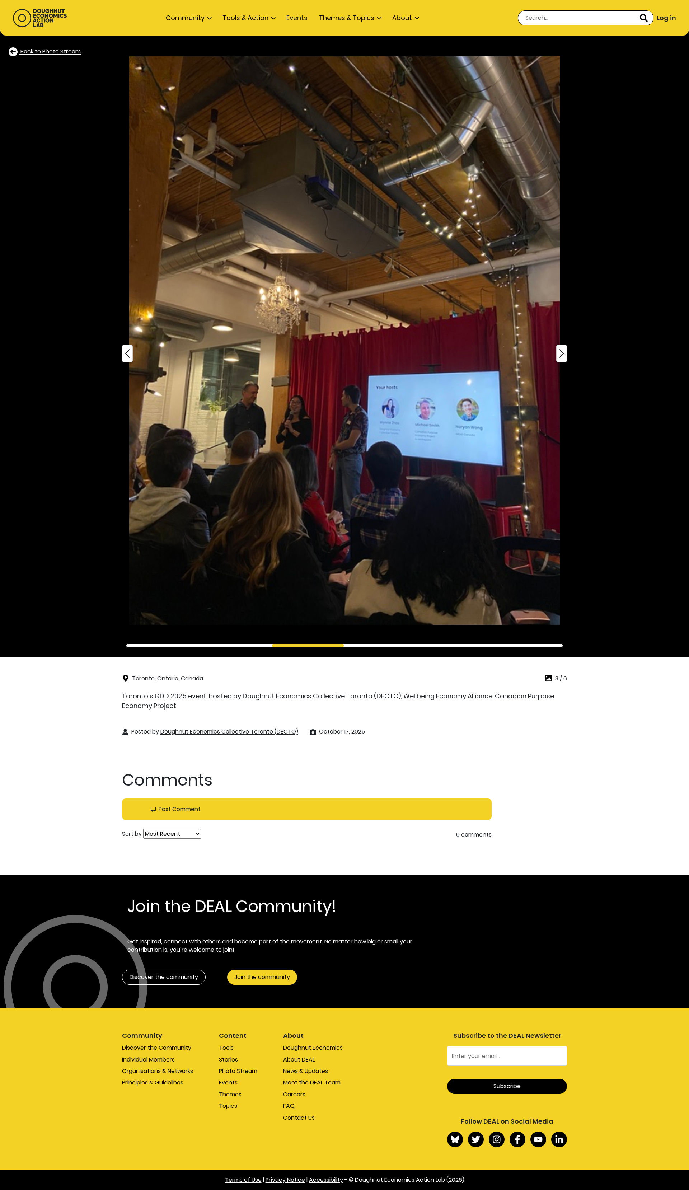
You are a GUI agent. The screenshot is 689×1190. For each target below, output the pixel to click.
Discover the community (164, 977)
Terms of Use (243, 1180)
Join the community (262, 977)
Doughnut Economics (313, 1048)
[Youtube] (538, 1139)
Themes (230, 1094)
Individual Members (148, 1059)
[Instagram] (497, 1139)
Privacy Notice (285, 1180)
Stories (228, 1059)
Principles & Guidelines (152, 1082)
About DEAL (299, 1059)
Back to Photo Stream (50, 51)
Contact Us (299, 1118)
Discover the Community (156, 1048)
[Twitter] (476, 1139)
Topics (228, 1106)
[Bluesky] (455, 1139)
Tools (226, 1048)
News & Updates (305, 1071)
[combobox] (585, 17)
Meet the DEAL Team (312, 1082)
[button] (127, 353)
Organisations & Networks (157, 1071)
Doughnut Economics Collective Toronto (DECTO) (229, 731)
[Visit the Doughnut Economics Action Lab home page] (40, 18)
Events (297, 17)
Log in (666, 17)
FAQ (289, 1106)
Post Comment (180, 809)
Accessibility (326, 1180)
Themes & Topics (346, 17)
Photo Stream (238, 1071)
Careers (294, 1094)
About (402, 17)
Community (185, 17)
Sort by (132, 834)
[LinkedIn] (559, 1139)
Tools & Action (245, 17)
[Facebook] (517, 1139)
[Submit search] (644, 17)
